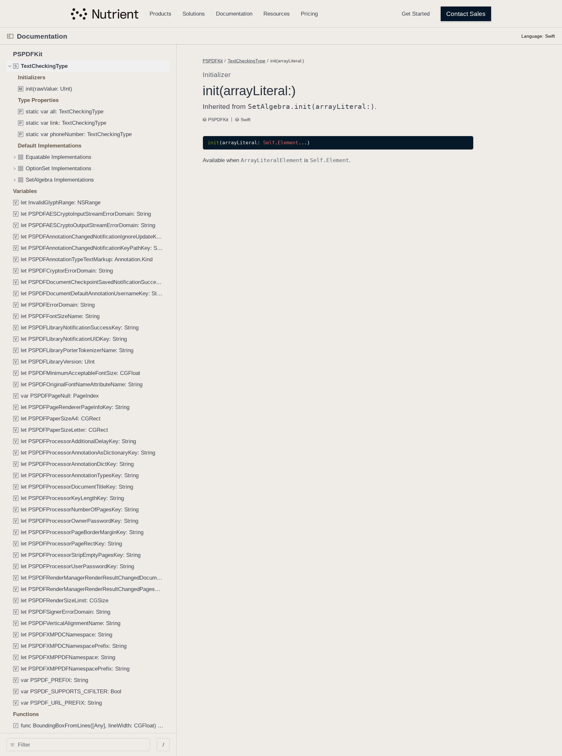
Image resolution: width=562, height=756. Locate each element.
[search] (78, 744)
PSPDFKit (213, 60)
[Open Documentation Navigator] (10, 36)
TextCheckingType (246, 60)
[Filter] (81, 744)
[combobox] (81, 744)
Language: (532, 36)
